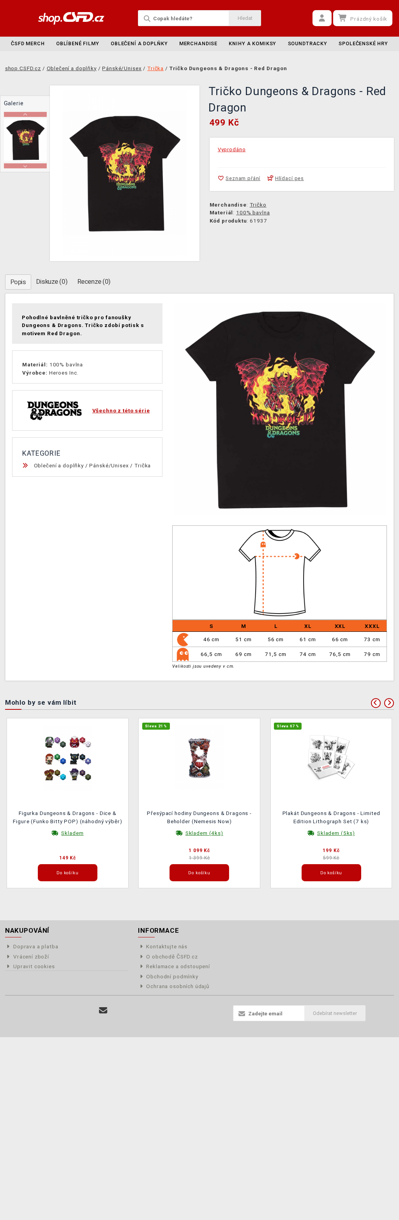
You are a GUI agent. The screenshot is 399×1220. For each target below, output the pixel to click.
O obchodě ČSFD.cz (172, 956)
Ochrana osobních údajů (178, 986)
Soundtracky (307, 43)
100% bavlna (253, 212)
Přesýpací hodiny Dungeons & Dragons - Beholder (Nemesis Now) (199, 817)
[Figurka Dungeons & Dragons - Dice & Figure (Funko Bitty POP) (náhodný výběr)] (68, 758)
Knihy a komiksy (252, 43)
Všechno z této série (121, 410)
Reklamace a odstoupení (178, 966)
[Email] (103, 1010)
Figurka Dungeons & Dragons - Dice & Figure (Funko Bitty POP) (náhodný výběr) (67, 817)
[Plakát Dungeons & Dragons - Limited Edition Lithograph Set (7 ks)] (331, 758)
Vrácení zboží (31, 956)
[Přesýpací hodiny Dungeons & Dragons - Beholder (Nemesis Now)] (199, 758)
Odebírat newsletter (335, 1013)
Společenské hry (363, 43)
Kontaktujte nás (166, 946)
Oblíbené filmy (77, 43)
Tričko (258, 205)
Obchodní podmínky (172, 976)
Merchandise (198, 43)
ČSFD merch (28, 43)
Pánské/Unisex (109, 465)
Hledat (245, 18)
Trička (142, 465)
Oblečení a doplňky (139, 43)
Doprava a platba (35, 946)
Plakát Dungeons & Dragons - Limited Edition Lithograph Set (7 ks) (331, 817)
